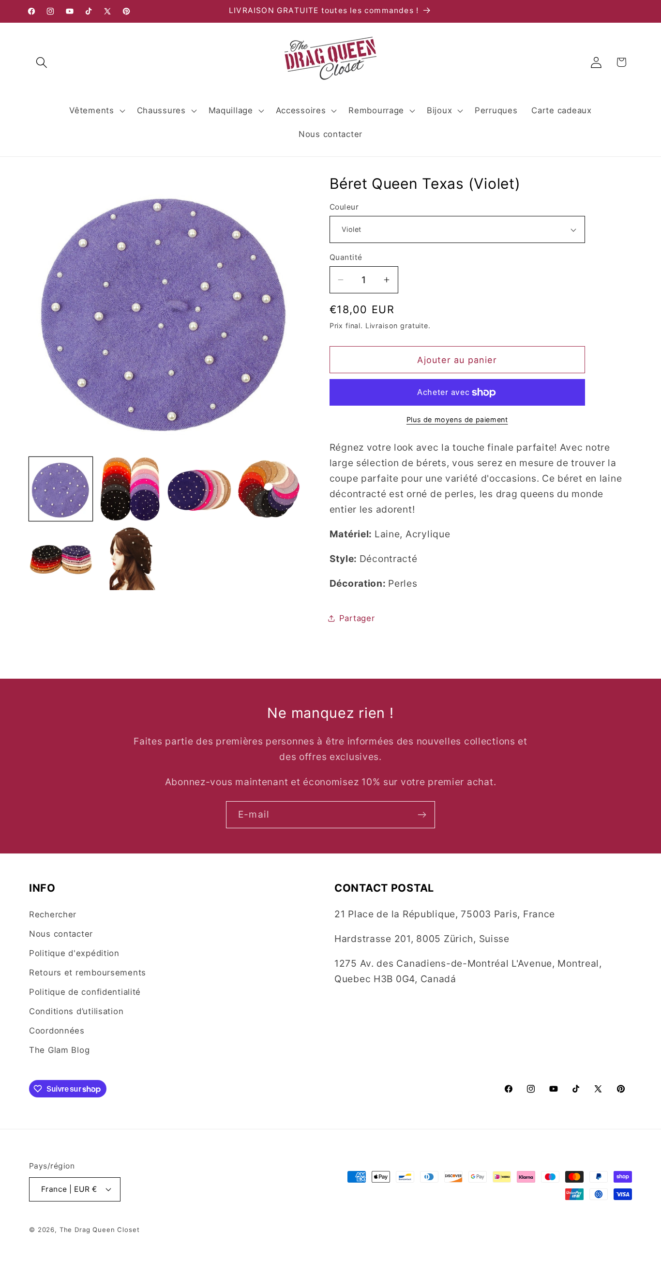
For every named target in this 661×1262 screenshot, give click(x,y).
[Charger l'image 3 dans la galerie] (199, 488)
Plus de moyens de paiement (457, 419)
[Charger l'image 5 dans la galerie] (60, 558)
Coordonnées (57, 1030)
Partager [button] (357, 618)
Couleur (344, 207)
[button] (42, 62)
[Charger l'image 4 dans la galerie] (268, 488)
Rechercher (52, 914)
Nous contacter (61, 934)
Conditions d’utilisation (76, 1011)
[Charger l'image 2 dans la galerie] (130, 488)
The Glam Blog (59, 1050)
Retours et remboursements (87, 972)
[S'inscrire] (422, 814)
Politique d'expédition (74, 953)
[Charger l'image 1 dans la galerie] (60, 488)
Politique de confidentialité (85, 992)
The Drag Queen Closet (100, 1229)
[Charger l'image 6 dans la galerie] (130, 558)
